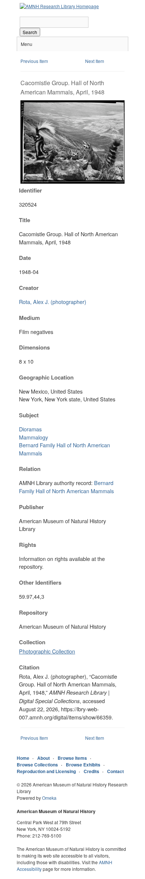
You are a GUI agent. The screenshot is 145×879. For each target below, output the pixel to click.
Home (23, 758)
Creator (29, 288)
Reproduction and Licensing (46, 771)
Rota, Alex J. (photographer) (52, 301)
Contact (115, 771)
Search (30, 32)
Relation (30, 469)
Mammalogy (33, 437)
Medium (29, 318)
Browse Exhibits (83, 764)
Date (25, 258)
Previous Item (34, 61)
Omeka (49, 798)
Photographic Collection (47, 651)
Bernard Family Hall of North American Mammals (66, 487)
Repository (33, 612)
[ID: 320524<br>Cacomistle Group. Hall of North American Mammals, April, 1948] (72, 181)
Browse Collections (37, 764)
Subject (29, 415)
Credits (91, 771)
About (43, 758)
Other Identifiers (40, 582)
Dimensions (34, 347)
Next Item (94, 61)
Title (24, 220)
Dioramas (30, 429)
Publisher (31, 507)
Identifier (30, 190)
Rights (27, 545)
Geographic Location (46, 377)
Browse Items (72, 758)
